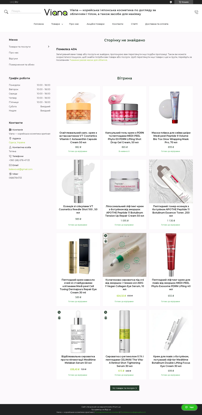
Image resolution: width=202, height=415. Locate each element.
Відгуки (13, 58)
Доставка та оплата (156, 23)
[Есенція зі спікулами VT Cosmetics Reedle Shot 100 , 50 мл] (78, 181)
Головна (39, 23)
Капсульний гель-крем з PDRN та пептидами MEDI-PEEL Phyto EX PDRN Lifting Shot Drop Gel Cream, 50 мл (124, 137)
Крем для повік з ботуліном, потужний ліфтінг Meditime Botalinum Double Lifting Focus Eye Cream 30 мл (171, 361)
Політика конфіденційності (133, 412)
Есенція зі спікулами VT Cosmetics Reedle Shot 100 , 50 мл (78, 209)
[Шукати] (6, 12)
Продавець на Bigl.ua (101, 409)
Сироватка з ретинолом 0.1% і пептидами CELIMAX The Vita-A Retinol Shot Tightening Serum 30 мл (125, 361)
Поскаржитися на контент (107, 412)
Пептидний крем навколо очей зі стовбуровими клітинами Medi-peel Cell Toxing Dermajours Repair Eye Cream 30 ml (78, 286)
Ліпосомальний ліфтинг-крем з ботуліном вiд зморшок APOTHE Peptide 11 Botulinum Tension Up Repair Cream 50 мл (124, 211)
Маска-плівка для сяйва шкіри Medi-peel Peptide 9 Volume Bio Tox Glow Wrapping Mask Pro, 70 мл (171, 137)
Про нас (74, 23)
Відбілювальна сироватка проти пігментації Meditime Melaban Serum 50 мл (78, 359)
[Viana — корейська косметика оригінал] (56, 12)
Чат (192, 407)
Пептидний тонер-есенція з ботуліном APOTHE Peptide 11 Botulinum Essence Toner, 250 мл (171, 211)
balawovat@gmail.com (21, 169)
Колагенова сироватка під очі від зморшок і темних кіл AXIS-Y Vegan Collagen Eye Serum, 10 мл (124, 284)
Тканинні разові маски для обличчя (88, 60)
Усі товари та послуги (124, 388)
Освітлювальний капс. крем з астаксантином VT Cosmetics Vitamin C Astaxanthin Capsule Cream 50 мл (78, 137)
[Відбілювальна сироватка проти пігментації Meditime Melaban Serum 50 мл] (78, 331)
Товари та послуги (19, 46)
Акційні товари (96, 23)
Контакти (117, 23)
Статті (134, 23)
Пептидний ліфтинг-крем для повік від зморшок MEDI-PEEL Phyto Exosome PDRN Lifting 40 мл (171, 284)
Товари (55, 23)
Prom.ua (117, 407)
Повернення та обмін (21, 64)
